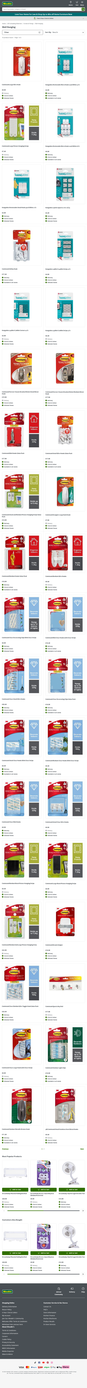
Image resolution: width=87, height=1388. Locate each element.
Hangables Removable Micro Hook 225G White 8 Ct (62, 146)
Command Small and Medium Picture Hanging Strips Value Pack (21, 516)
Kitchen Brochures (50, 1318)
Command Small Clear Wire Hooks (57, 822)
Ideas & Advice (7, 1354)
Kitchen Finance (49, 1315)
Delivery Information (9, 1307)
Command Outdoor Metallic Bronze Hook (16, 1129)
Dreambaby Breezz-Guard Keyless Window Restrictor (42, 1194)
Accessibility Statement (10, 1345)
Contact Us (47, 1307)
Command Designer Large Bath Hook (57, 515)
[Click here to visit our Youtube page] (43, 1362)
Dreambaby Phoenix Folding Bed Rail (14, 1193)
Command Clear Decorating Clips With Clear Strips (19, 638)
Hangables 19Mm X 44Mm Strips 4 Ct (57, 269)
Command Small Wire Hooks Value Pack (58, 453)
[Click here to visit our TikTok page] (35, 1362)
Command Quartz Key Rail (54, 1006)
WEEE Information (8, 1348)
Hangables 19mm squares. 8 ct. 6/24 (57, 208)
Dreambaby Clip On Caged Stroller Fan (72, 1193)
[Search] (83, 9)
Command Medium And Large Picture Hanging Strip (19, 945)
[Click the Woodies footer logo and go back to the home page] (7, 1291)
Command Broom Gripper (54, 945)
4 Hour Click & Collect (9, 1313)
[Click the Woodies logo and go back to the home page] (7, 3)
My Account (6, 1315)
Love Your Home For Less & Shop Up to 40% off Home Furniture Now (43, 14)
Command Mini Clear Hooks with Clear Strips (60, 638)
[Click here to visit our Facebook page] (39, 1362)
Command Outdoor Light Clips (55, 1068)
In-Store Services (49, 1324)
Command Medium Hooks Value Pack (14, 576)
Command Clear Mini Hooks (11, 822)
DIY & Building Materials (14, 24)
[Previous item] (3, 18)
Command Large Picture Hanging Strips (15, 146)
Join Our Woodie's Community (13, 1318)
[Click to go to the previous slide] (4, 1211)
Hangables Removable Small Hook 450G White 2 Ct (19, 207)
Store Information (50, 1313)
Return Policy (6, 1310)
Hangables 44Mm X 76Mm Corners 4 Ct (15, 330)
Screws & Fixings (28, 24)
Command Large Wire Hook (11, 85)
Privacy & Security (8, 1342)
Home (4, 24)
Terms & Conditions (9, 1330)
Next (82, 1149)
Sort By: (48, 32)
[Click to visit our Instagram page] (52, 1362)
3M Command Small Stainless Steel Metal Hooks (61, 1129)
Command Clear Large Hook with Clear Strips (17, 1068)
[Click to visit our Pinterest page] (48, 1362)
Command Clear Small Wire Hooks (13, 699)
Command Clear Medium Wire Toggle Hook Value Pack (20, 1006)
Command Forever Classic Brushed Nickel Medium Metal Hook (64, 393)
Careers (5, 1336)
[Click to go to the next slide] (83, 1211)
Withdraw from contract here (12, 1324)
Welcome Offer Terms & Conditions (14, 1321)
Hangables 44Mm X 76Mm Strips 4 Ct (57, 330)
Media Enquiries (8, 1351)
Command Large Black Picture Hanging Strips (60, 883)
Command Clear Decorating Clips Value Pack (60, 699)
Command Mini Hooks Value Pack (13, 453)
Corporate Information (10, 1333)
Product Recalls (49, 1321)
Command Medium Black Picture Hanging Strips (18, 883)
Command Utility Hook (9, 269)
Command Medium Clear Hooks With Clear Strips (62, 761)
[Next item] (83, 18)
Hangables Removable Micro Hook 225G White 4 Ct (62, 85)
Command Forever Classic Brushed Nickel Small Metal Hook (20, 393)
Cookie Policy (6, 1339)
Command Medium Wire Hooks (55, 576)
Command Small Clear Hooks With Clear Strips (17, 760)
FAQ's (46, 1310)
